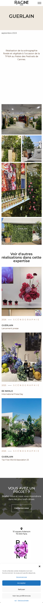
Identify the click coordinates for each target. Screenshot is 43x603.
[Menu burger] (39, 3)
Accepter (21, 583)
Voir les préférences (21, 596)
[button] (39, 566)
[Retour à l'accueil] (21, 3)
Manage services (21, 577)
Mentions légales (23, 600)
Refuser (21, 589)
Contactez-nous (21, 508)
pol (16, 600)
